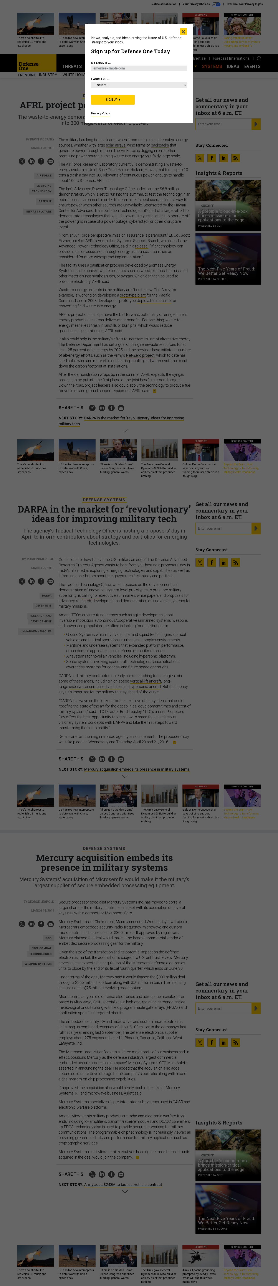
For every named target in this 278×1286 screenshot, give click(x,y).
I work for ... (100, 79)
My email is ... (101, 62)
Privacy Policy (100, 113)
